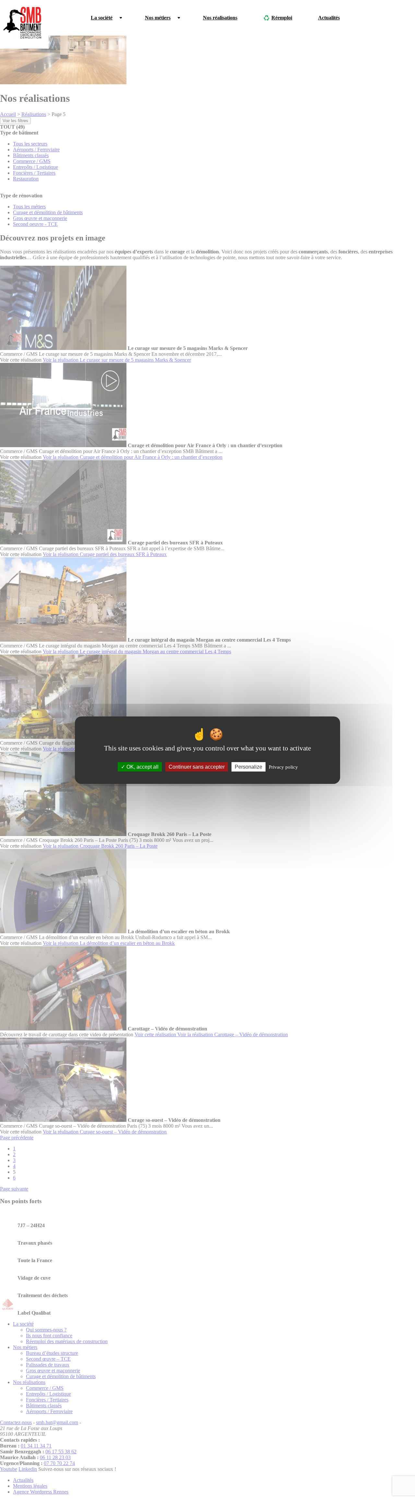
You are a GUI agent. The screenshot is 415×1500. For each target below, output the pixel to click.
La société (102, 17)
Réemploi (281, 17)
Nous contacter (382, 17)
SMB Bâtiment (24, 24)
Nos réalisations (220, 17)
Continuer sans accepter (197, 766)
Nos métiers (158, 17)
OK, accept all (142, 766)
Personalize (248, 766)
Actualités (329, 17)
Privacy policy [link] (283, 766)
